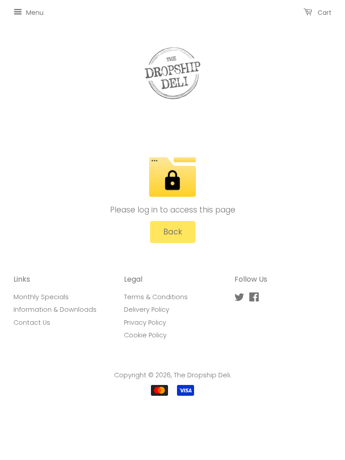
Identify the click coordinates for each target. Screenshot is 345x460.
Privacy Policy (145, 322)
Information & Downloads (55, 309)
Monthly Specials (41, 296)
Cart (324, 12)
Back (173, 231)
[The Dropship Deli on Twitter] (239, 298)
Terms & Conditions (156, 296)
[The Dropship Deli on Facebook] (254, 298)
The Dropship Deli (202, 375)
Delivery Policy (146, 309)
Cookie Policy (145, 335)
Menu (34, 12)
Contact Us (31, 322)
